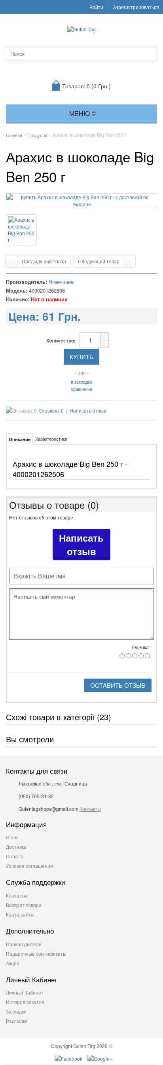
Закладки (16, 1011)
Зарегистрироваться (136, 7)
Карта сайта (20, 914)
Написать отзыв (88, 410)
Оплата (14, 856)
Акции (12, 963)
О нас (12, 837)
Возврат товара (24, 904)
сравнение (81, 389)
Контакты (90, 808)
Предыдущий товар (44, 261)
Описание (19, 439)
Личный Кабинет (25, 992)
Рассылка (17, 1020)
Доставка (16, 846)
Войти (96, 7)
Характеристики (51, 439)
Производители (24, 944)
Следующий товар (98, 261)
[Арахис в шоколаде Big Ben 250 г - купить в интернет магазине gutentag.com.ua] (81, 204)
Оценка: (141, 647)
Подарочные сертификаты (36, 953)
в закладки (81, 381)
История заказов (25, 1001)
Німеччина (61, 281)
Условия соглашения (29, 865)
